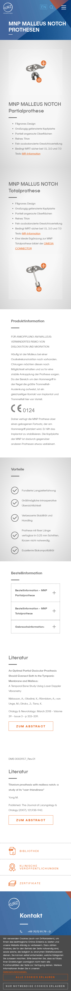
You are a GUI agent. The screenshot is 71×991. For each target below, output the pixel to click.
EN (41, 7)
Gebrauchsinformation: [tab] (29, 626)
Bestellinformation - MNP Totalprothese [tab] (31, 611)
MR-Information (31, 153)
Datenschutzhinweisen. (15, 971)
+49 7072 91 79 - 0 (39, 931)
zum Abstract (31, 726)
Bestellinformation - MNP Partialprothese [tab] (31, 593)
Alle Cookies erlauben (35, 977)
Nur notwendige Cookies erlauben (35, 986)
